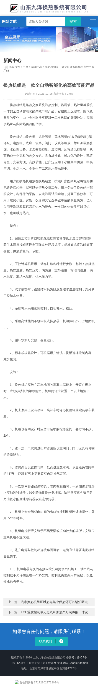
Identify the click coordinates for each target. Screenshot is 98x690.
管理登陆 (62, 663)
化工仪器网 (49, 663)
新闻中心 (36, 67)
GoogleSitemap (78, 663)
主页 (25, 67)
